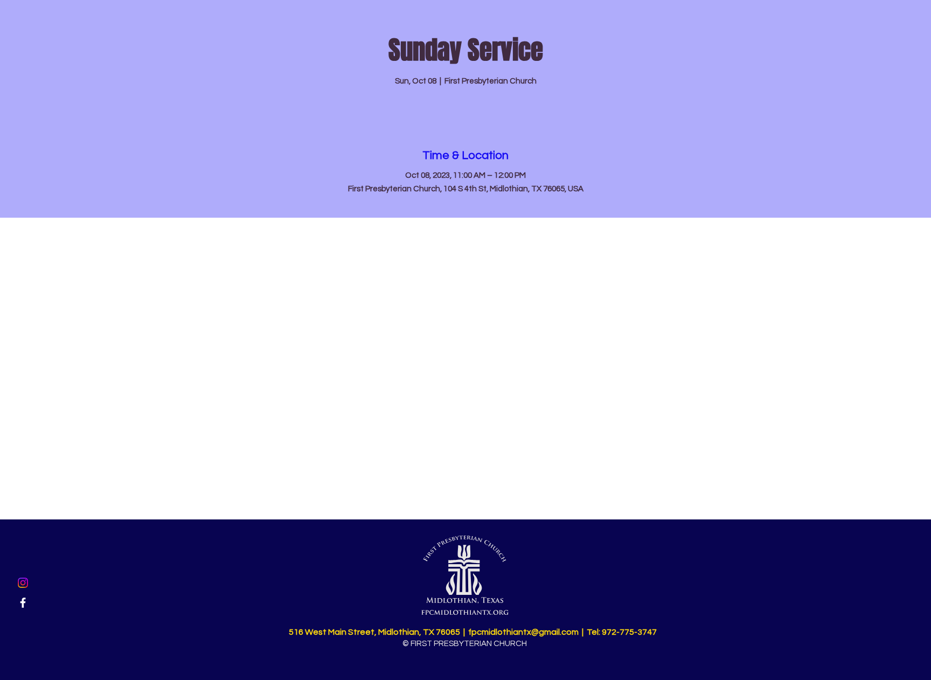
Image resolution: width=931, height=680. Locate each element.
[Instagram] (23, 582)
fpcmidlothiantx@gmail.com (523, 632)
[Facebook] (23, 602)
